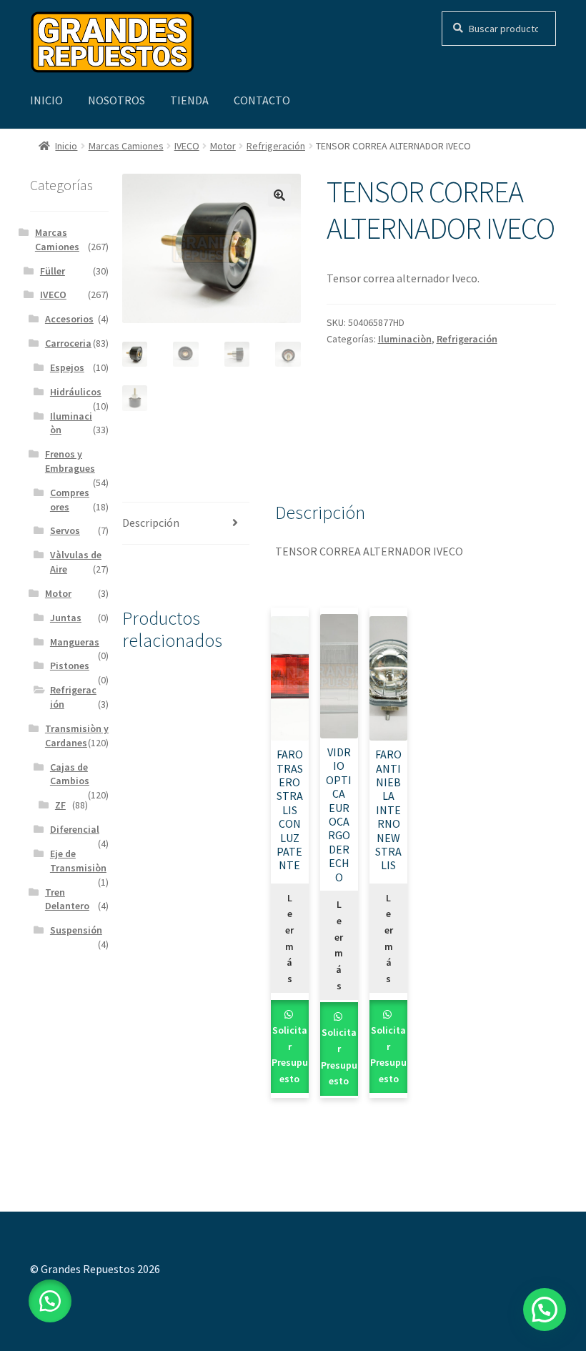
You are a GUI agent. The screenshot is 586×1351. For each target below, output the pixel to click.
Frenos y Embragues (70, 461)
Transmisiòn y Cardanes (77, 735)
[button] (279, 195)
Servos (65, 530)
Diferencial (74, 829)
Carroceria (68, 343)
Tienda (189, 100)
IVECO (186, 145)
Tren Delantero (67, 899)
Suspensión (76, 930)
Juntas (65, 617)
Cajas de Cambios (69, 774)
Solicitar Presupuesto (290, 1054)
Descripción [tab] (150, 522)
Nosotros (116, 100)
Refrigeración (276, 145)
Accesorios (69, 318)
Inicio (46, 100)
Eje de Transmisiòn (78, 860)
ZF (60, 804)
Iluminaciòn (405, 338)
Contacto (262, 100)
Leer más (289, 938)
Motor (223, 145)
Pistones (69, 665)
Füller (52, 270)
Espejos (67, 367)
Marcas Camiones (126, 145)
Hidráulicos (75, 391)
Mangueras (74, 641)
